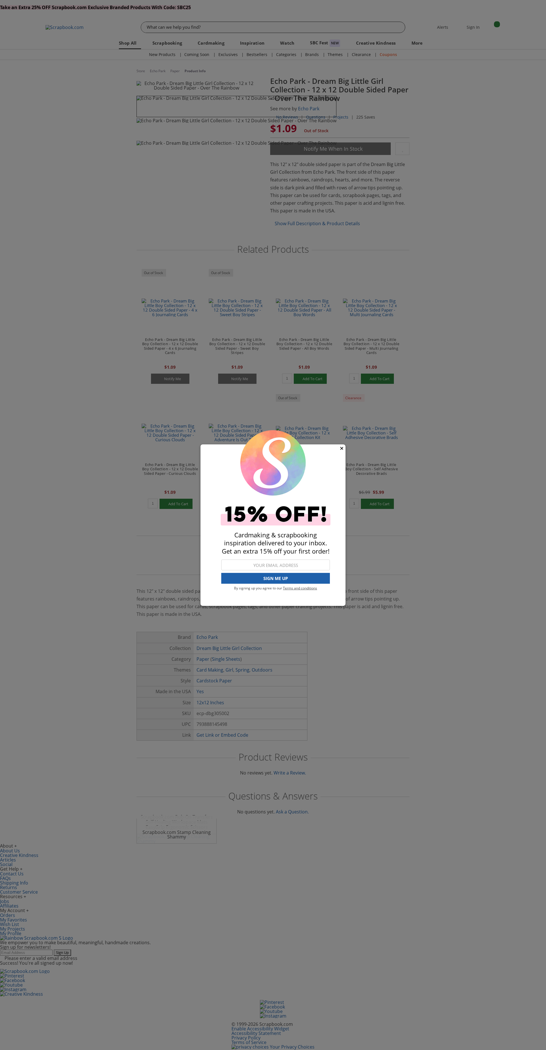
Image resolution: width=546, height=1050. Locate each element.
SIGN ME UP (275, 578)
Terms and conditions (300, 588)
